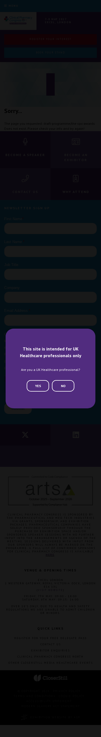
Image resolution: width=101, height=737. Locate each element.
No (63, 386)
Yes (38, 386)
